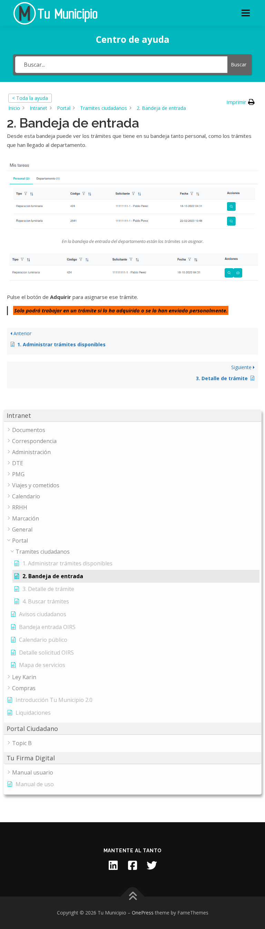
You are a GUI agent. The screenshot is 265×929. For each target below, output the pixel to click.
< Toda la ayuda (30, 98)
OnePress (143, 912)
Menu (245, 12)
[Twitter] (152, 865)
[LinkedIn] (113, 865)
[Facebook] (132, 865)
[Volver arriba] (132, 896)
